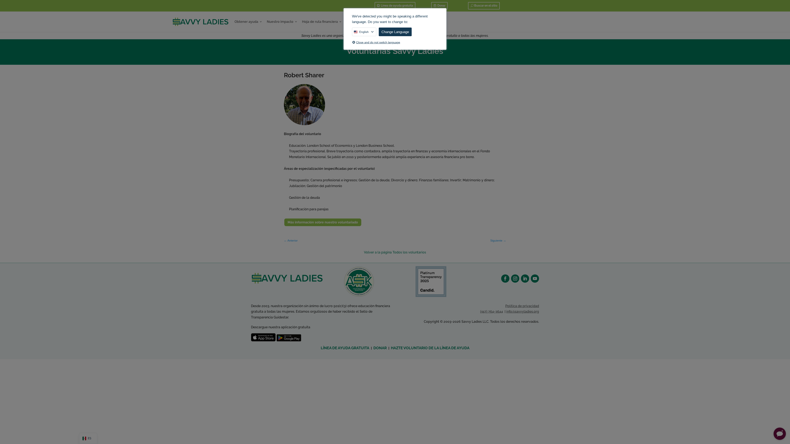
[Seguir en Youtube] (535, 278)
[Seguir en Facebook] (505, 278)
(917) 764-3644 (491, 311)
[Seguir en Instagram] (515, 278)
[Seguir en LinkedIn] (525, 278)
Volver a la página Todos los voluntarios (395, 252)
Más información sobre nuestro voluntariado (323, 222)
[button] (780, 434)
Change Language (395, 32)
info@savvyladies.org (522, 311)
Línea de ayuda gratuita (397, 5)
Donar (441, 5)
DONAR (380, 348)
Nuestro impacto (280, 22)
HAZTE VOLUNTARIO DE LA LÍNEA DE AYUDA (430, 348)
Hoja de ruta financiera (320, 22)
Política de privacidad (522, 306)
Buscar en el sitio (485, 5)
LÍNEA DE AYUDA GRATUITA (345, 348)
